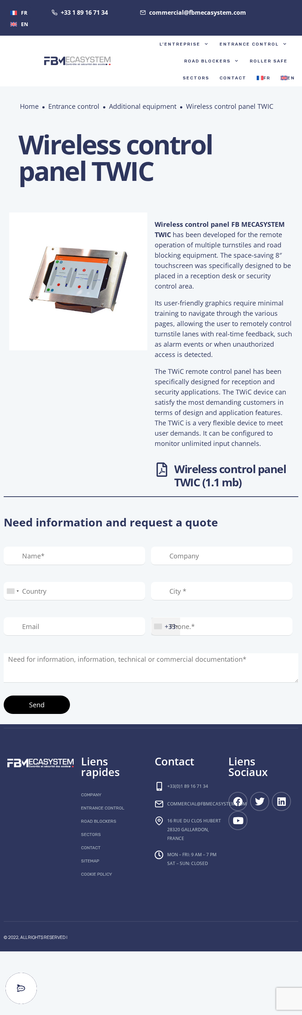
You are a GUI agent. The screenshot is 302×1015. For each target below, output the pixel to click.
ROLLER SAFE (269, 61)
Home (29, 106)
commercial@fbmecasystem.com (207, 804)
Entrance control (249, 44)
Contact (233, 78)
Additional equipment (142, 106)
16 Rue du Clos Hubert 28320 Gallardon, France (194, 829)
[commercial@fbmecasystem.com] (159, 804)
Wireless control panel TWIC (229, 106)
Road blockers (207, 61)
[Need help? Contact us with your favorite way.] (21, 988)
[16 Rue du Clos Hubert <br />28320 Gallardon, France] (159, 820)
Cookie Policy (96, 874)
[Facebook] (237, 801)
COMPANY (91, 794)
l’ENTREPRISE (179, 44)
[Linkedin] (281, 801)
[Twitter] (259, 801)
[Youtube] (237, 820)
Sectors (196, 78)
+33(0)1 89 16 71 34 (187, 786)
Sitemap (90, 861)
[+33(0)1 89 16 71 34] (159, 786)
